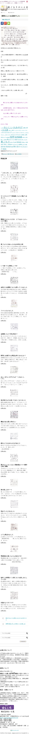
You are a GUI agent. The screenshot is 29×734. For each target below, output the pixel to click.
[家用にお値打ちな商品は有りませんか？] (14, 351)
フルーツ (18, 132)
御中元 (11, 142)
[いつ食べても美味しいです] (14, 262)
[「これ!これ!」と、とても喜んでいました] (14, 169)
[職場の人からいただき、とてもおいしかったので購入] (14, 215)
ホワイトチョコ (15, 134)
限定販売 (8, 146)
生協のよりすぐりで (7, 602)
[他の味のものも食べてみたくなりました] (14, 396)
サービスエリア (7, 132)
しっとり (16, 130)
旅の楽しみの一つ (6, 489)
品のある (20, 139)
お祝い (10, 130)
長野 (2, 146)
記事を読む (3, 182)
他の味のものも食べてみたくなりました (13, 400)
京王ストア (3, 137)
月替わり (23, 142)
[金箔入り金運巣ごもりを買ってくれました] (14, 283)
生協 (27, 142)
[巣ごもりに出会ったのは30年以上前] (14, 240)
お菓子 (12, 130)
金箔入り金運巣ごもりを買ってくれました (14, 287)
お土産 (5, 130)
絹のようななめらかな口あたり (10, 443)
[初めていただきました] (14, 507)
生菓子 (2, 144)
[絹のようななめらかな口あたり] (14, 439)
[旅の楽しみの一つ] (14, 486)
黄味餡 (4, 149)
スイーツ (14, 132)
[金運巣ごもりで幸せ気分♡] (14, 330)
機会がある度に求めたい (8, 421)
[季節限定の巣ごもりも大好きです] (14, 552)
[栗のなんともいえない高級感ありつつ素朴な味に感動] (14, 461)
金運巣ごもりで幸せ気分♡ (9, 334)
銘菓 (26, 144)
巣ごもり (5, 141)
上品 (26, 134)
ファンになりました (7, 310)
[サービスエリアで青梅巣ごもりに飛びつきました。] (14, 192)
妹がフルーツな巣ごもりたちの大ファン (16, 618)
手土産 (14, 142)
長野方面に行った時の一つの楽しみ (15, 623)
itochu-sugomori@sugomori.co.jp (9, 717)
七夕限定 (22, 134)
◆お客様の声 (6, 19)
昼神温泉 (18, 142)
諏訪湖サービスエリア (13, 144)
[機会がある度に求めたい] (14, 418)
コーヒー (23, 130)
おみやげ (18, 127)
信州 (12, 137)
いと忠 (2, 127)
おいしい (8, 127)
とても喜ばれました (7, 534)
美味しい (6, 144)
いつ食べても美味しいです (9, 266)
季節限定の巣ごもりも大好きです (11, 556)
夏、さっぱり (24, 139)
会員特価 (8, 137)
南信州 (5, 139)
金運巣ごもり (22, 144)
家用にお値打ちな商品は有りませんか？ (13, 355)
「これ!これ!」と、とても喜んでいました (14, 173)
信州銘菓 (18, 137)
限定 (4, 146)
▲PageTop (23, 641)
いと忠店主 (18, 154)
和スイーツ (10, 139)
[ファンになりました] (14, 307)
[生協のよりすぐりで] (14, 598)
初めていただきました (8, 511)
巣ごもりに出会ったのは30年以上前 (12, 244)
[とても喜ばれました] (14, 530)
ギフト (19, 130)
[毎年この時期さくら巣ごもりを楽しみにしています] (14, 573)
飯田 (12, 146)
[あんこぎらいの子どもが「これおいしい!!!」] (14, 373)
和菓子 (16, 139)
